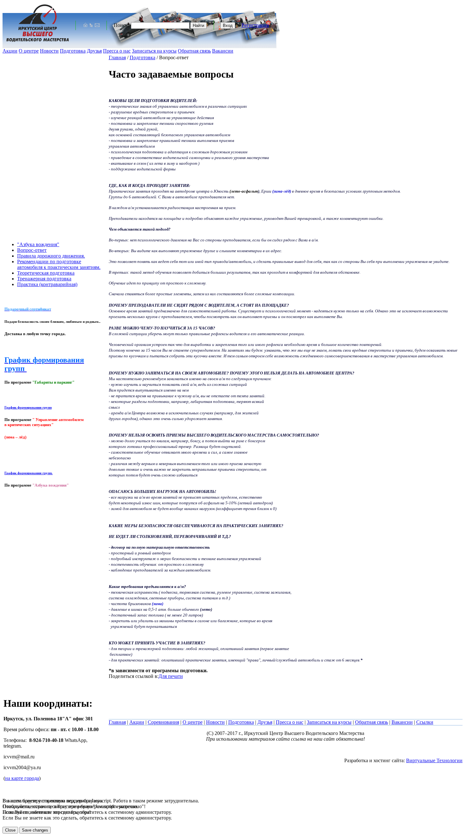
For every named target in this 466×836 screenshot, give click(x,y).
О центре (29, 51)
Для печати (171, 676)
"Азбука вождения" (38, 244)
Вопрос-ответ (32, 250)
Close (10, 830)
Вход (228, 25)
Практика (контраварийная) (47, 284)
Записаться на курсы (154, 51)
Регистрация (255, 25)
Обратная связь (194, 51)
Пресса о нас (117, 51)
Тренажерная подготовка (44, 278)
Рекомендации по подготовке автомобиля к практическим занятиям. (58, 264)
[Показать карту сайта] (91, 25)
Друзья (94, 51)
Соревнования (163, 722)
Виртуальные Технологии (434, 760)
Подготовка (73, 51)
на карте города (22, 778)
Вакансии (222, 51)
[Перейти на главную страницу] (85, 25)
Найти (198, 25)
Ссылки (424, 722)
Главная (117, 57)
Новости (49, 51)
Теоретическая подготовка (45, 273)
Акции (10, 51)
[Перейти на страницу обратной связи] (97, 25)
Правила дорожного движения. (51, 255)
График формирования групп (28, 407)
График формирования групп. (28, 473)
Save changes (35, 830)
